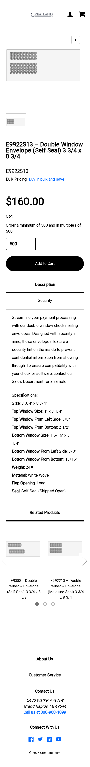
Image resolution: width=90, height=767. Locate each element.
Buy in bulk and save (46, 179)
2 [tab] (45, 604)
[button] (45, 659)
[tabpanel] (24, 564)
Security (45, 300)
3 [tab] (53, 604)
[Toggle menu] (13, 15)
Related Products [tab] (45, 512)
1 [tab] (37, 604)
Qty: (9, 216)
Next (85, 560)
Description (45, 284)
